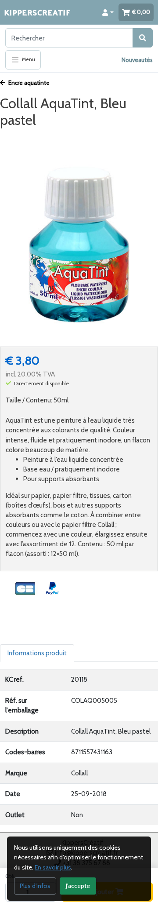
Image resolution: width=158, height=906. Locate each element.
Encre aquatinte (28, 82)
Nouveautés (137, 59)
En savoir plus (53, 867)
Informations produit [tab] (37, 653)
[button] (108, 12)
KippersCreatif (37, 12)
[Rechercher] (143, 37)
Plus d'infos (35, 886)
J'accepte (78, 886)
